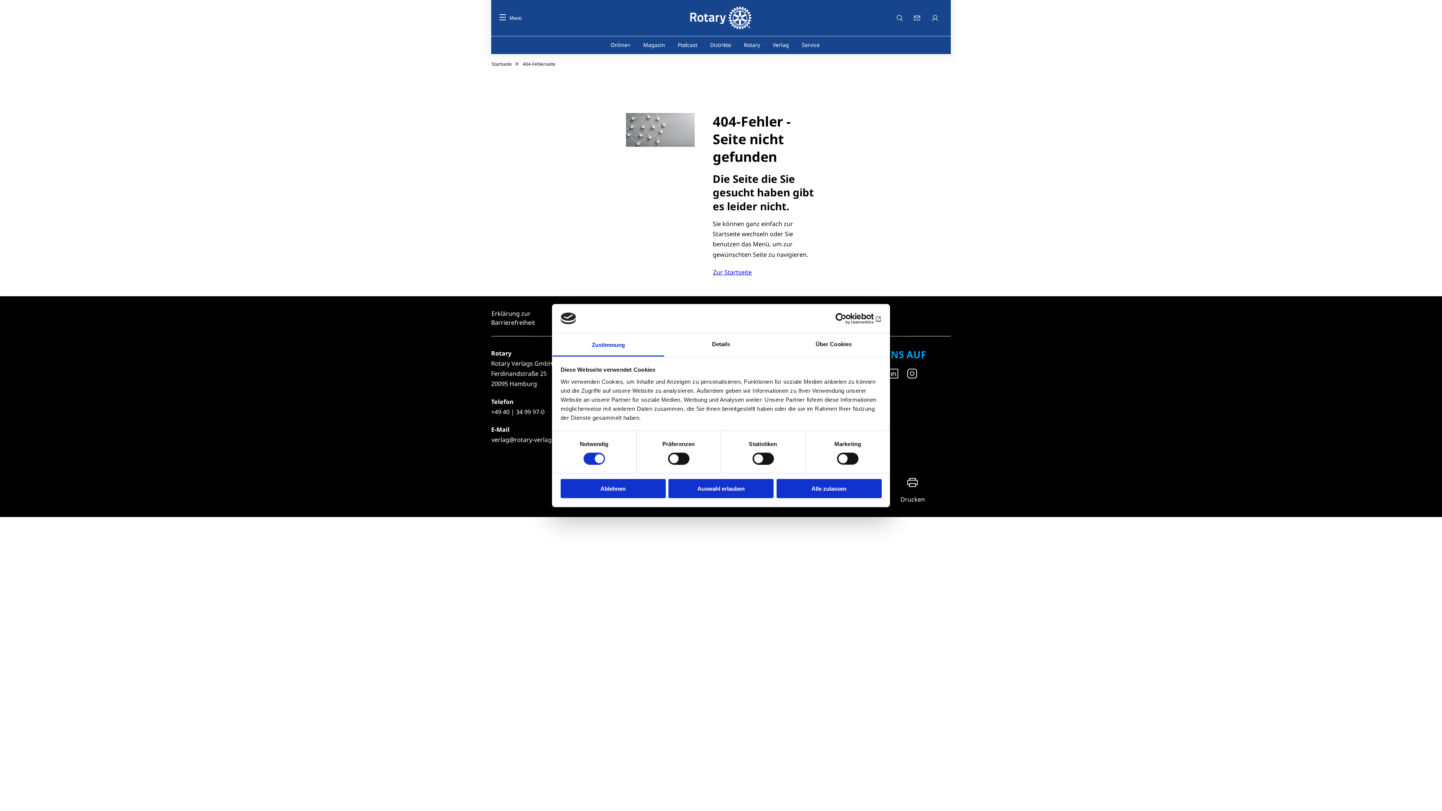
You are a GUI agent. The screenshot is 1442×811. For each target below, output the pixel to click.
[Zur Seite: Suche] (900, 18)
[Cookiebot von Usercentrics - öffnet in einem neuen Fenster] (849, 318)
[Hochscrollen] (1428, 797)
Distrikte (720, 44)
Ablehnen (613, 488)
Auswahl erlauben (721, 488)
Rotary (752, 44)
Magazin (654, 44)
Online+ (620, 44)
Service (811, 44)
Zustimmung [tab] (608, 345)
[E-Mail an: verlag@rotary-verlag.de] (918, 18)
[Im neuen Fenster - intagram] (912, 373)
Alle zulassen (829, 488)
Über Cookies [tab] (834, 344)
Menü (516, 18)
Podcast (687, 44)
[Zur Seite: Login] (936, 18)
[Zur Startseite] (721, 18)
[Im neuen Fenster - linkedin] (893, 373)
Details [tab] (721, 344)
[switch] (678, 458)
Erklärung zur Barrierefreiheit (513, 318)
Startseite (502, 64)
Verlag (781, 44)
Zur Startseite (732, 272)
